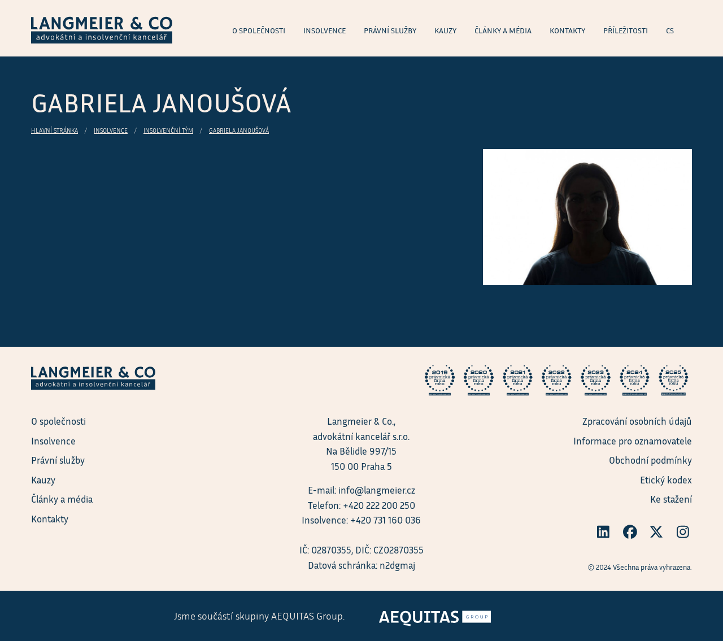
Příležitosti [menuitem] (625, 30)
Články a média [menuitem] (503, 30)
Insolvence (111, 130)
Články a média (62, 499)
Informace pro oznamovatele (632, 441)
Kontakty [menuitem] (567, 30)
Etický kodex (666, 480)
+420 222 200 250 (379, 505)
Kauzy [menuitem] (445, 30)
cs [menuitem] (670, 30)
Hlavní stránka (54, 130)
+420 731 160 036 (385, 520)
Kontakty (49, 519)
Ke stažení (671, 499)
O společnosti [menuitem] (258, 30)
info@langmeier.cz (376, 490)
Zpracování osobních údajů (637, 421)
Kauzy (43, 480)
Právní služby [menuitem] (390, 30)
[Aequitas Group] (434, 614)
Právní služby (58, 460)
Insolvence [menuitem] (324, 30)
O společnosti (58, 421)
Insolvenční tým (168, 130)
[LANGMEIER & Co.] (101, 27)
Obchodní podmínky (650, 460)
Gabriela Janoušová (239, 130)
